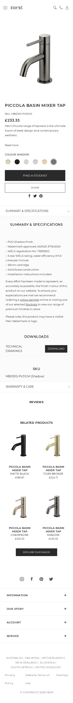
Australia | (14, 657)
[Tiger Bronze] (8, 161)
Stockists (31, 304)
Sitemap (62, 675)
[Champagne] (44, 161)
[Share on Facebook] (30, 195)
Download (56, 348)
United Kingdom (48, 667)
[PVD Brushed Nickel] (26, 161)
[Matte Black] (17, 161)
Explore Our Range (36, 552)
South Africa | (22, 667)
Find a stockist (35, 175)
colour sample (29, 299)
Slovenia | (48, 662)
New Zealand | (27, 662)
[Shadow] (53, 161)
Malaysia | (33, 657)
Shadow (23, 154)
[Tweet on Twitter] (35, 195)
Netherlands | (53, 657)
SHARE (35, 187)
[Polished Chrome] (35, 161)
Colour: (17, 154)
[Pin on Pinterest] (41, 195)
